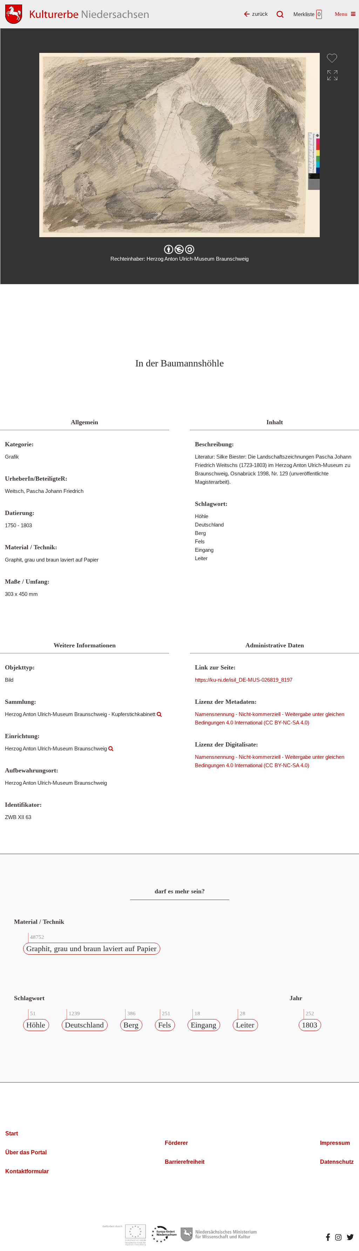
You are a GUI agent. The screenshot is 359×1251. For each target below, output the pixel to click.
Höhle (35, 1024)
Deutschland (84, 1024)
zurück (260, 14)
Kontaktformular (27, 1171)
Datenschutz (337, 1162)
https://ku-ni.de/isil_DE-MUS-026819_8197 (243, 680)
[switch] (332, 58)
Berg (130, 1024)
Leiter (245, 1024)
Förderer (176, 1143)
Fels (164, 1024)
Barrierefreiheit (184, 1162)
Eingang (203, 1024)
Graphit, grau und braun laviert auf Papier (91, 948)
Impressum (335, 1143)
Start (11, 1133)
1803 (309, 1024)
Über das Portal (26, 1152)
